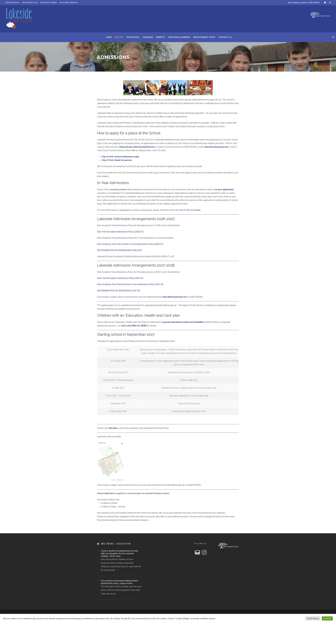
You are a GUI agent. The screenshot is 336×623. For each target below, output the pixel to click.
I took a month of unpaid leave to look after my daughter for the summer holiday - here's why (119, 553)
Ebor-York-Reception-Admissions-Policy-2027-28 (120, 278)
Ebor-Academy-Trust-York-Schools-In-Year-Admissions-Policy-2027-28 (130, 284)
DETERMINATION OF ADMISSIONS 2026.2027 (119, 250)
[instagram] (330, 2)
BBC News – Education (116, 543)
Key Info (119, 37)
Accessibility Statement (69, 2)
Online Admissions (12, 2)
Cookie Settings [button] (313, 618)
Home (109, 37)
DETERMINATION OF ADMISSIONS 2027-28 (118, 291)
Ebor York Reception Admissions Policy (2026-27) (120, 232)
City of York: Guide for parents (117, 160)
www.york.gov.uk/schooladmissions (137, 147)
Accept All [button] (327, 618)
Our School (133, 37)
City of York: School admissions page (120, 156)
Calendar (148, 37)
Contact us (225, 37)
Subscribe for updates (48, 2)
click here (109, 493)
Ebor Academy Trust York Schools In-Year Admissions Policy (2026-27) (130, 244)
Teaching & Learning (179, 37)
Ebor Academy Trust (30, 2)
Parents (160, 37)
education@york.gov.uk (216, 147)
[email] (325, 2)
